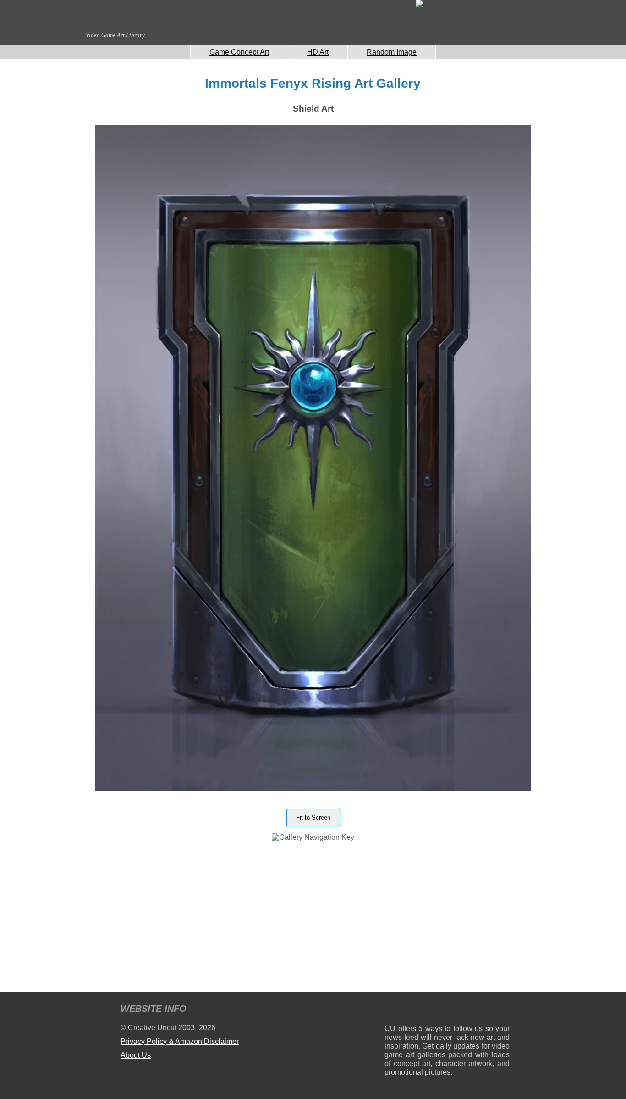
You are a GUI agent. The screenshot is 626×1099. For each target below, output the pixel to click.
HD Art (318, 52)
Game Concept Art (239, 52)
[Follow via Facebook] (447, 1010)
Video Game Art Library (115, 35)
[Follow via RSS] (391, 1010)
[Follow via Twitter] (475, 1010)
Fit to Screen (313, 817)
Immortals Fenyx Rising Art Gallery (313, 83)
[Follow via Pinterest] (503, 1010)
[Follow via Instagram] (419, 1010)
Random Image (392, 52)
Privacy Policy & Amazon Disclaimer (180, 1041)
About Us (136, 1055)
